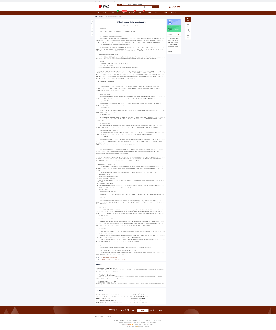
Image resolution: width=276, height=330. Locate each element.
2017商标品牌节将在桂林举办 (137, 300)
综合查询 (121, 6)
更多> (178, 34)
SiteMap (159, 320)
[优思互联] (104, 8)
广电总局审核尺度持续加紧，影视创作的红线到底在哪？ (113, 259)
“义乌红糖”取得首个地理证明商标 (137, 298)
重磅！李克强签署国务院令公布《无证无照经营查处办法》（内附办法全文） (113, 296)
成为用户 (161, 310)
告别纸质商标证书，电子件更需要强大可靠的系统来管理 (109, 302)
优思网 (101, 316)
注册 (170, 1)
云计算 (165, 13)
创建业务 (143, 310)
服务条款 (129, 320)
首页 (98, 13)
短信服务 (122, 320)
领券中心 (174, 1)
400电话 (123, 13)
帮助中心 (135, 320)
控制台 (179, 1)
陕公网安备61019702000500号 (143, 326)
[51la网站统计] (138, 328)
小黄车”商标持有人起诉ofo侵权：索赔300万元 (106, 300)
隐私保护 (148, 320)
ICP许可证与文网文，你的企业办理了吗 (139, 296)
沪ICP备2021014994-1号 (131, 326)
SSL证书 (157, 13)
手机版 (153, 320)
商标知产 (131, 13)
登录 (167, 1)
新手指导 (142, 320)
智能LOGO (114, 13)
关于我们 (116, 320)
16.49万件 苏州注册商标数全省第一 (138, 294)
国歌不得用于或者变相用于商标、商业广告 (106, 298)
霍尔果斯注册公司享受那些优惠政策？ (109, 257)
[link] (96, 16)
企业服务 (149, 13)
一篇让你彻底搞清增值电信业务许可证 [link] (113, 16)
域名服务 (140, 13)
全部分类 (148, 6)
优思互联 (128, 324)
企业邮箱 (173, 13)
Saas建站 (105, 13)
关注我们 (113, 1)
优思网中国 (108, 316)
